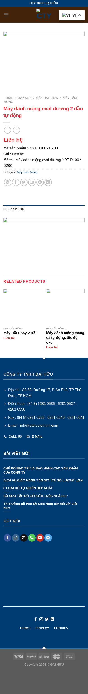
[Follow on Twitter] (47, 619)
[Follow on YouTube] (40, 538)
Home (8, 98)
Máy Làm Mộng (27, 172)
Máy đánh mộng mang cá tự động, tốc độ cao (65, 337)
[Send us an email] (24, 538)
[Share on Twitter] (24, 182)
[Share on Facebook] (15, 182)
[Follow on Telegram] (48, 538)
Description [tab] (13, 209)
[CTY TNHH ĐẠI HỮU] (44, 15)
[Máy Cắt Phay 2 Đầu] (22, 307)
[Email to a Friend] (32, 182)
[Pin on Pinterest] (40, 182)
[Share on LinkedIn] (48, 182)
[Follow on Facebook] (7, 538)
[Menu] (6, 14)
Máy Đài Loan (47, 98)
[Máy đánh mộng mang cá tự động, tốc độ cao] (65, 307)
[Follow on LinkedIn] (52, 619)
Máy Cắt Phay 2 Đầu (20, 333)
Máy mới (24, 98)
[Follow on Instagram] (15, 538)
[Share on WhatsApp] (7, 182)
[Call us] (32, 538)
